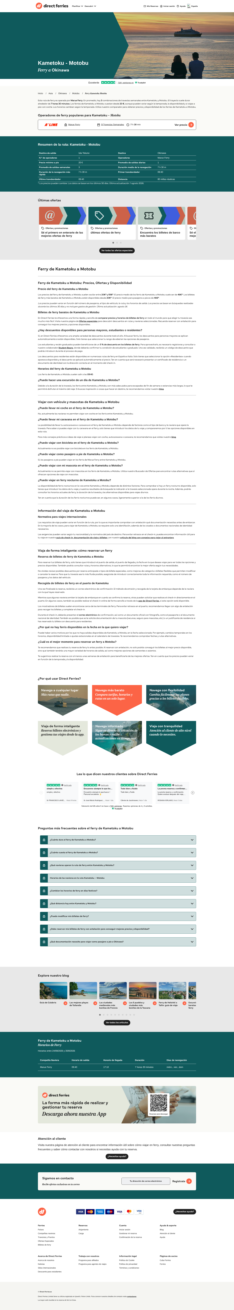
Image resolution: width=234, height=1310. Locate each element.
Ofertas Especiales (46, 1241)
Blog (162, 1230)
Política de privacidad (128, 1264)
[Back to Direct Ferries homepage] (52, 6)
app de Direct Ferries (148, 601)
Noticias (41, 1264)
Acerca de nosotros (46, 1260)
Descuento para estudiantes (49, 1272)
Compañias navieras (46, 1233)
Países (41, 1230)
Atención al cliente (167, 1233)
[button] (118, 839)
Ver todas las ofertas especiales (117, 250)
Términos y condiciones (129, 1268)
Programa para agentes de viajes (92, 1264)
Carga (81, 1233)
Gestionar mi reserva (128, 1233)
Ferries (163, 1264)
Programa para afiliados (89, 1260)
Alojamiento (83, 1230)
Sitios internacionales (47, 1268)
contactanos (131, 1296)
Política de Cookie (126, 1260)
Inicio (40, 93)
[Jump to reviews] (117, 82)
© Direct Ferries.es (45, 1292)
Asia (50, 93)
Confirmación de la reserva (130, 1237)
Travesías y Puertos (46, 1237)
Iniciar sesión (124, 1230)
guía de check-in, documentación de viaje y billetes (81, 538)
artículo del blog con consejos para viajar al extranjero (147, 538)
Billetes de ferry (44, 1245)
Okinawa (62, 93)
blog (161, 389)
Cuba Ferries (165, 1260)
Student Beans (65, 348)
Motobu (75, 93)
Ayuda (162, 1237)
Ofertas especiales (88, 321)
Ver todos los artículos (117, 1022)
